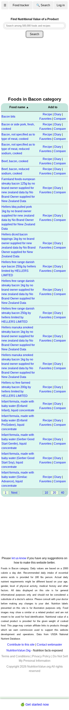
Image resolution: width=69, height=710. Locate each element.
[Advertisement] (34, 67)
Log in (61, 5)
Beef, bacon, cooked (14, 161)
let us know (19, 558)
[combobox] (34, 26)
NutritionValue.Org (18, 650)
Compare (60, 118)
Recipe (47, 114)
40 (62, 492)
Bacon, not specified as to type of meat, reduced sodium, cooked (18, 149)
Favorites (45, 118)
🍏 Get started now (34, 704)
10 (46, 492)
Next (14, 492)
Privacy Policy (41, 656)
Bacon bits (8, 116)
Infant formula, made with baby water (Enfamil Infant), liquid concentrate (17, 406)
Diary (57, 114)
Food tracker (21, 5)
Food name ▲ (19, 107)
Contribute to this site (21, 644)
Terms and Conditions (15, 656)
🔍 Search (43, 5)
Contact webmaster (49, 644)
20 (54, 492)
